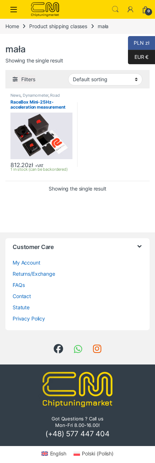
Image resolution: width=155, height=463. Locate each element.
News (15, 95)
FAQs (19, 285)
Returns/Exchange (34, 274)
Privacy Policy (29, 318)
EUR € (138, 57)
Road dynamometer (35, 97)
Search (115, 9)
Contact (22, 296)
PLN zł (138, 43)
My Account (26, 262)
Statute (21, 307)
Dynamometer (35, 95)
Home (12, 26)
